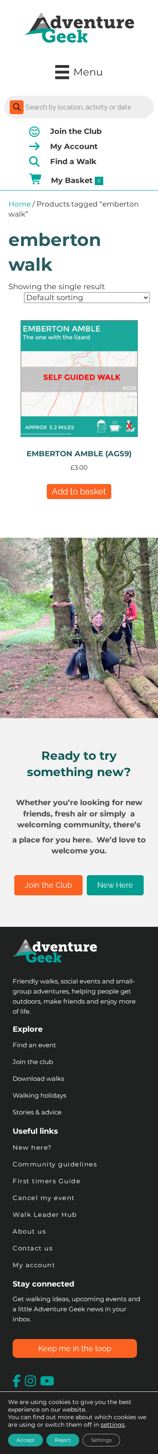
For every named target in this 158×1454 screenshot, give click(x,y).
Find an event (34, 1045)
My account (34, 1265)
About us (29, 1231)
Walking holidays (39, 1095)
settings (113, 1424)
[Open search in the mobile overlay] (79, 107)
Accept (25, 1440)
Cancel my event (44, 1198)
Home (19, 204)
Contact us (33, 1248)
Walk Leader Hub (46, 1215)
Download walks (38, 1079)
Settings (101, 1440)
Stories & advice (37, 1112)
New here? (32, 1147)
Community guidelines (55, 1164)
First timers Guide (46, 1181)
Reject (63, 1440)
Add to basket (79, 491)
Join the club (33, 1062)
